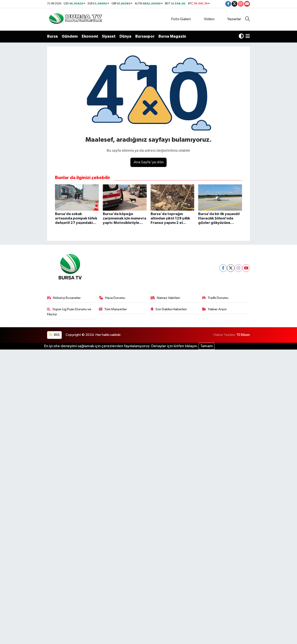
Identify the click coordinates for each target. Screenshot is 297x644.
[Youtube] (246, 268)
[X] (231, 268)
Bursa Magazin (172, 36)
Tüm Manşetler (115, 309)
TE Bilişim (243, 335)
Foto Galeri (181, 19)
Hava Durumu (115, 298)
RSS (56, 335)
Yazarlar (234, 19)
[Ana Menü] (247, 36)
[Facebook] (223, 268)
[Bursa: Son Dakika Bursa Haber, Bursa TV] (75, 19)
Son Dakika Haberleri (171, 309)
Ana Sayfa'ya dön (149, 162)
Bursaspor (145, 36)
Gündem (70, 36)
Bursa (52, 36)
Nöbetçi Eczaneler (67, 298)
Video (209, 19)
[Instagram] (238, 268)
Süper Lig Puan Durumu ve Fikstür (69, 311)
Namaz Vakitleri (168, 298)
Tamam (206, 346)
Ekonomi (90, 36)
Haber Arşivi (217, 309)
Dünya (125, 36)
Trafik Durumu (218, 298)
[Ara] (247, 19)
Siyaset (109, 36)
